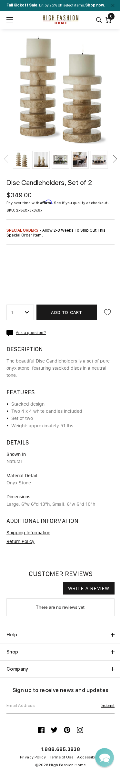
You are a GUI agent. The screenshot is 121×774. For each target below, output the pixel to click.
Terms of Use (61, 757)
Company (17, 669)
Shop (12, 652)
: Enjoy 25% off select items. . (55, 5)
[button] (21, 160)
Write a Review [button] (89, 588)
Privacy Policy (33, 757)
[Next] (114, 158)
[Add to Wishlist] (107, 312)
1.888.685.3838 (60, 749)
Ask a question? (31, 333)
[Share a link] (11, 333)
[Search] (99, 20)
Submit (108, 705)
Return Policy (20, 541)
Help (11, 635)
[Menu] (10, 20)
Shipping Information (28, 533)
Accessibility (89, 757)
